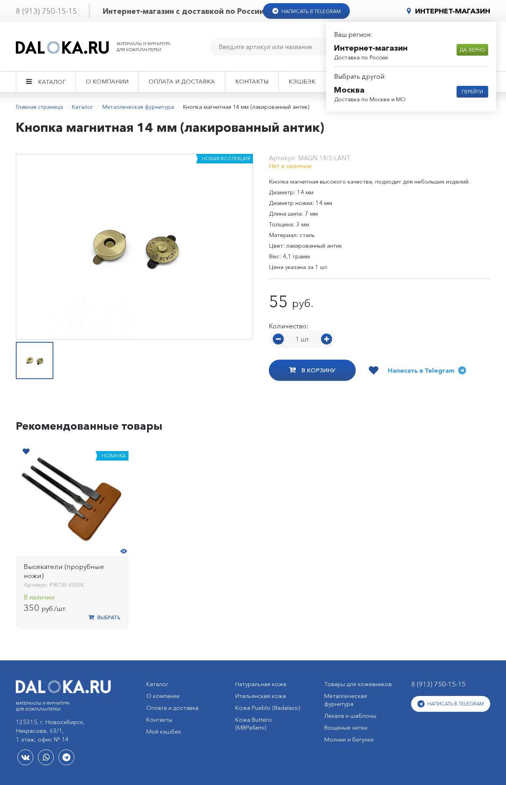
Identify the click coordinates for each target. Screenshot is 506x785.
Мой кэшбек (163, 731)
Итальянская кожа (260, 696)
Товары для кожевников (358, 684)
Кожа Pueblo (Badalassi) (267, 707)
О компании (107, 81)
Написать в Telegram (310, 11)
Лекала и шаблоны (350, 715)
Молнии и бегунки (349, 739)
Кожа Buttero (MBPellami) (253, 723)
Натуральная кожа (260, 684)
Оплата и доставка (182, 81)
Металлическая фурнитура (138, 106)
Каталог (52, 81)
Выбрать (108, 617)
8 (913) (46, 11)
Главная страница (39, 106)
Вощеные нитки (345, 727)
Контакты (251, 81)
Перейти (472, 92)
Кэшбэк (302, 81)
